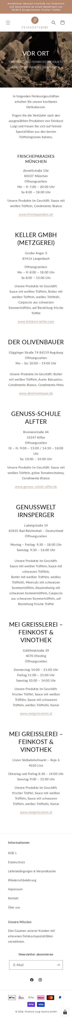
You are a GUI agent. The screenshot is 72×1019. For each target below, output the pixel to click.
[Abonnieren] (58, 965)
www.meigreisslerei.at (36, 713)
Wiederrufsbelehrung (22, 880)
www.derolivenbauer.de (36, 393)
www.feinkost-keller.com (36, 321)
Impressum (15, 889)
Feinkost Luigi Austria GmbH (41, 1011)
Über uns (14, 907)
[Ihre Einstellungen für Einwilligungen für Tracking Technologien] (65, 1012)
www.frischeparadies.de (36, 214)
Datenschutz (16, 862)
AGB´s (12, 853)
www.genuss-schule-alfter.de (36, 486)
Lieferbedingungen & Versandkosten (32, 871)
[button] (8, 22)
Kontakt (13, 898)
